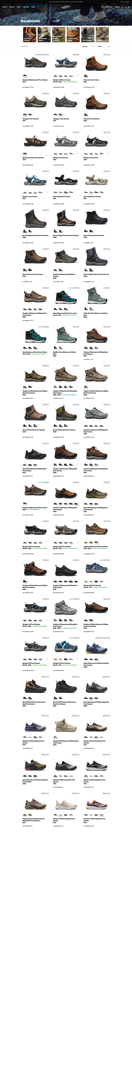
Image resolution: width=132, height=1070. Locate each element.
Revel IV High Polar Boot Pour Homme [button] (35, 235)
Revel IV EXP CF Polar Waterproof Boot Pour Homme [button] (34, 703)
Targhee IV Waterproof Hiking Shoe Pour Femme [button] (35, 314)
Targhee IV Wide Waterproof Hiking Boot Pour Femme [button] (96, 392)
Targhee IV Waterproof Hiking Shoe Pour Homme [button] (65, 508)
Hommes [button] (12, 7)
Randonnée (30, 21)
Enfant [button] (19, 7)
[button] (129, 7)
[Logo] (66, 7)
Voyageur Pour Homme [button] (31, 119)
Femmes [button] (4, 7)
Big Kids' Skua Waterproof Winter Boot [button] (64, 353)
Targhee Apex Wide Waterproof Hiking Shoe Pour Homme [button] (34, 819)
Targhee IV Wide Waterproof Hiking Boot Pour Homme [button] (35, 586)
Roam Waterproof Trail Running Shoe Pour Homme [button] (96, 703)
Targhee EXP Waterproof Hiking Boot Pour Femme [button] (66, 742)
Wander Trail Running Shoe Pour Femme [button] (34, 742)
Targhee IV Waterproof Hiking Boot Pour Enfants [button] (96, 353)
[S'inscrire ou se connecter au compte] (125, 7)
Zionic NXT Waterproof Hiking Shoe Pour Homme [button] (35, 469)
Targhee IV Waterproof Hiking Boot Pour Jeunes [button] (96, 469)
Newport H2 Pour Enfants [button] (92, 585)
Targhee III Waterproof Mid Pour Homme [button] (64, 275)
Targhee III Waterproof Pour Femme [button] (35, 507)
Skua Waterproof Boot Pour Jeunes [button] (65, 313)
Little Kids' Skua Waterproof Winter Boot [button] (96, 314)
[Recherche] (122, 7)
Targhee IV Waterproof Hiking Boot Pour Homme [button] (65, 469)
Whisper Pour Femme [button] (60, 157)
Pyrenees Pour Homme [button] (92, 119)
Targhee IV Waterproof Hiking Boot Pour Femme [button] (65, 392)
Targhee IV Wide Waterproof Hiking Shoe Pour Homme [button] (35, 392)
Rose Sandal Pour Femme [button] (61, 196)
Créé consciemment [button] (106, 7)
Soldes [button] (33, 7)
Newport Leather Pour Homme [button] (33, 157)
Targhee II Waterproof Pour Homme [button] (96, 546)
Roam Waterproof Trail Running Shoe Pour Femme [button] (96, 664)
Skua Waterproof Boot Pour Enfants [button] (35, 352)
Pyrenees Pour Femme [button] (91, 80)
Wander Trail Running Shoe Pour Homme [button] (95, 742)
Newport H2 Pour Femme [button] (61, 80)
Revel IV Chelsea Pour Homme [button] (94, 235)
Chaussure (24, 18)
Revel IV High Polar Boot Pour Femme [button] (96, 274)
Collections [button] (26, 7)
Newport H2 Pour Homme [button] (31, 546)
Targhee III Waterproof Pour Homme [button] (35, 80)
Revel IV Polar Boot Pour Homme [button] (34, 430)
